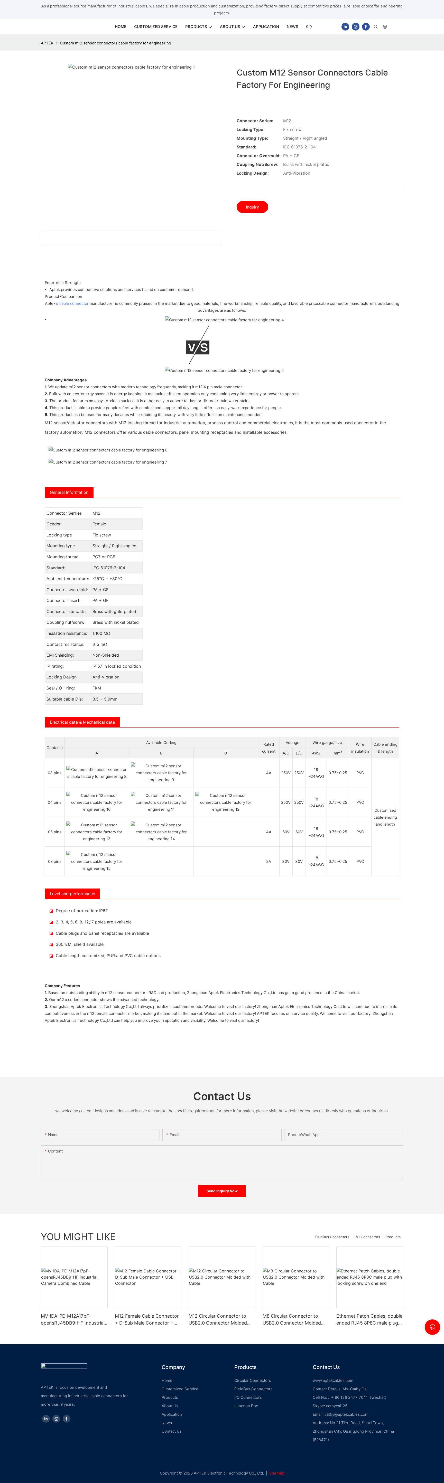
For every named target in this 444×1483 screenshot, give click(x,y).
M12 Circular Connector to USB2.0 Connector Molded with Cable (218, 1319)
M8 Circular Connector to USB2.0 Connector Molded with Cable (292, 1319)
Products (393, 1237)
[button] (310, 26)
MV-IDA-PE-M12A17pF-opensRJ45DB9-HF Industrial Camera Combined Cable (73, 1319)
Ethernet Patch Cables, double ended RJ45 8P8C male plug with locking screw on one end (369, 1319)
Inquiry (252, 207)
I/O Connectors (367, 1237)
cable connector (74, 303)
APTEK (47, 43)
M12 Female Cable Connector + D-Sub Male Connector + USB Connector (147, 1319)
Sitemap (276, 1473)
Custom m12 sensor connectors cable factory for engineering (115, 43)
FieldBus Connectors (332, 1237)
